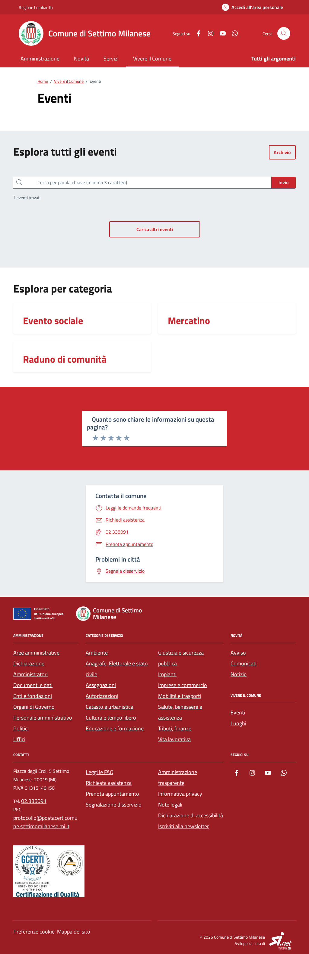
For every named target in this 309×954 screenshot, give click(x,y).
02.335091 (33, 801)
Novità (81, 58)
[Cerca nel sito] (283, 33)
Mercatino (189, 320)
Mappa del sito (73, 932)
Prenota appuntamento (112, 794)
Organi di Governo (34, 707)
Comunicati (243, 663)
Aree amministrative (36, 653)
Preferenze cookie (34, 932)
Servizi (111, 58)
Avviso (238, 653)
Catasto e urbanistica (109, 707)
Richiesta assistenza (109, 783)
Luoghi (238, 723)
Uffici (19, 739)
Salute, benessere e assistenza (180, 712)
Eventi (238, 712)
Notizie (239, 674)
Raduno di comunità (65, 359)
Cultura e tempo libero (111, 718)
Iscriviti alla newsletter (183, 826)
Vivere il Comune (152, 58)
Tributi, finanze (174, 728)
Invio (283, 182)
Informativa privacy (180, 794)
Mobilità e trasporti (179, 696)
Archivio (282, 152)
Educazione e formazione (115, 728)
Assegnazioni (101, 685)
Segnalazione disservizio (114, 805)
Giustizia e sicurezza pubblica (181, 658)
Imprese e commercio (182, 685)
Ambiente (97, 653)
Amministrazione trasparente (177, 777)
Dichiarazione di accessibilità (190, 815)
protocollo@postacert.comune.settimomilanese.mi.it (45, 822)
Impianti (167, 674)
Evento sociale (53, 320)
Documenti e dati (33, 685)
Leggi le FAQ (99, 772)
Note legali (170, 805)
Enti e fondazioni (32, 696)
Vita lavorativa (174, 739)
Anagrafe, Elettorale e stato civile (117, 668)
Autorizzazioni (102, 696)
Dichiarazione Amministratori (30, 668)
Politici (21, 728)
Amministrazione (40, 58)
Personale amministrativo (42, 718)
